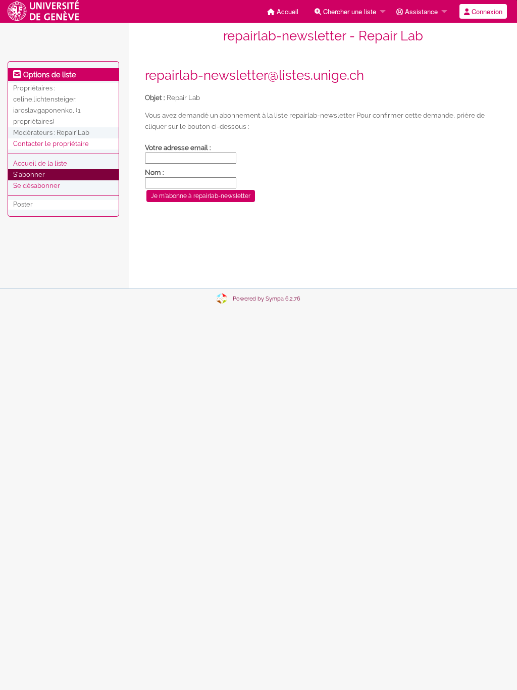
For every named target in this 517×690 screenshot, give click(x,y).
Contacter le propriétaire (51, 143)
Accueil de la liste (40, 163)
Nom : (154, 172)
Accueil (286, 11)
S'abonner (29, 174)
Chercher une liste (348, 11)
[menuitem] (282, 11)
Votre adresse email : (178, 147)
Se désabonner (36, 185)
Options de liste (48, 75)
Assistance (420, 11)
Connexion (486, 11)
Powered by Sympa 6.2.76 (266, 298)
